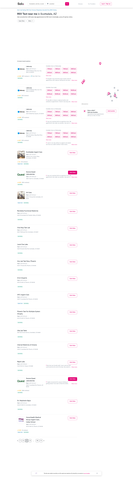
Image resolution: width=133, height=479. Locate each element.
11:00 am (73, 94)
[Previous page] (17, 440)
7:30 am (57, 69)
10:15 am (49, 94)
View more (48, 75)
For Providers (91, 4)
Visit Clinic (73, 152)
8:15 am (49, 72)
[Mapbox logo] (84, 104)
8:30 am (57, 72)
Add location (111, 111)
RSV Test (29, 10)
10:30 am (57, 94)
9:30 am (57, 90)
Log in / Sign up (105, 4)
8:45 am (65, 72)
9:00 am (73, 72)
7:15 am (49, 69)
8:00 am (73, 69)
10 (37, 440)
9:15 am (49, 90)
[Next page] (43, 440)
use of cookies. (87, 473)
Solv (18, 10)
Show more (74, 80)
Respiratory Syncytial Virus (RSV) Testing (46, 10)
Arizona (34, 10)
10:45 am (65, 94)
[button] (84, 81)
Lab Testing (23, 10)
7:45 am (65, 69)
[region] (100, 82)
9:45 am (65, 90)
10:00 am (73, 90)
